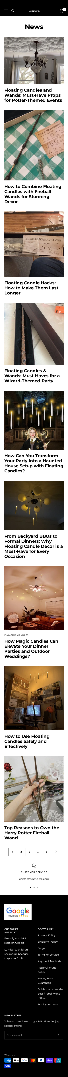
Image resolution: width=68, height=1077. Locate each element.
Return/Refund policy (47, 970)
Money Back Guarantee (45, 980)
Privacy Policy (47, 935)
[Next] (55, 852)
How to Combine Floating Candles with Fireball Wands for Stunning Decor (32, 194)
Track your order (48, 1004)
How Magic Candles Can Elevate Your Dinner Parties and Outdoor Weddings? (31, 649)
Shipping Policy (48, 941)
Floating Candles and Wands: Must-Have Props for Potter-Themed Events (33, 95)
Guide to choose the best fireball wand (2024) (50, 994)
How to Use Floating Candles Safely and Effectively (27, 741)
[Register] (58, 1035)
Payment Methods (49, 961)
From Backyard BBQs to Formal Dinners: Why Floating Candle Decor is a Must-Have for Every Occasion (33, 546)
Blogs (41, 948)
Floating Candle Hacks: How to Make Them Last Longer (31, 288)
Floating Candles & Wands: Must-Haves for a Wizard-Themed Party (32, 375)
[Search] (13, 10)
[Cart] (62, 11)
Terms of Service (48, 954)
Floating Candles (16, 635)
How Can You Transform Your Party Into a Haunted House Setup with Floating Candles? (33, 463)
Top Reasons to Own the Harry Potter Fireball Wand (31, 832)
